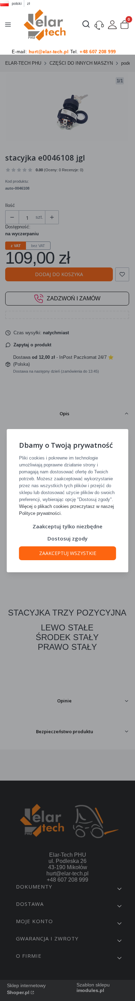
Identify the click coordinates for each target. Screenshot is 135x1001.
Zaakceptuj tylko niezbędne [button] (67, 526)
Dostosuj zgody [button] (67, 538)
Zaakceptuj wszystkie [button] (67, 553)
